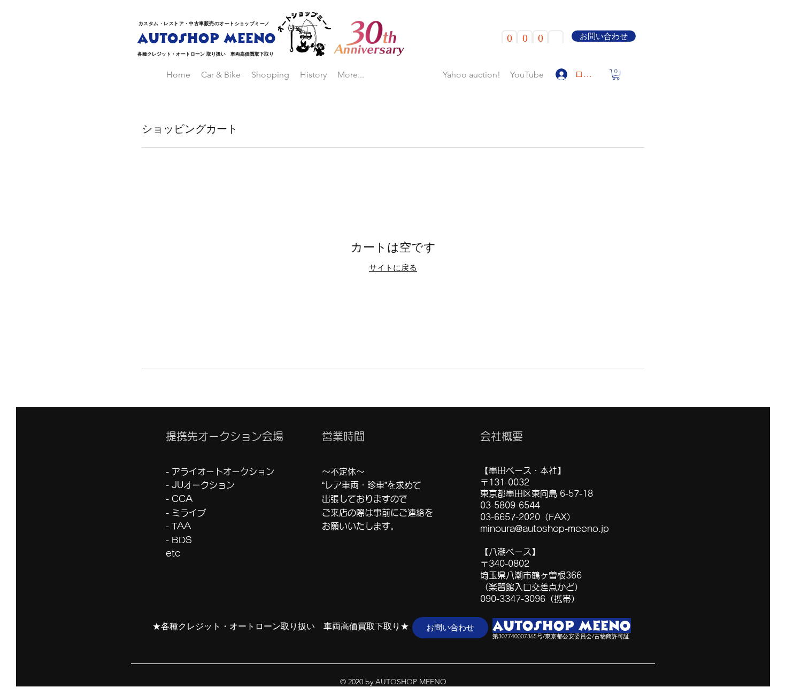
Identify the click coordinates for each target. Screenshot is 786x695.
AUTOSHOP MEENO (206, 37)
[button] (616, 76)
